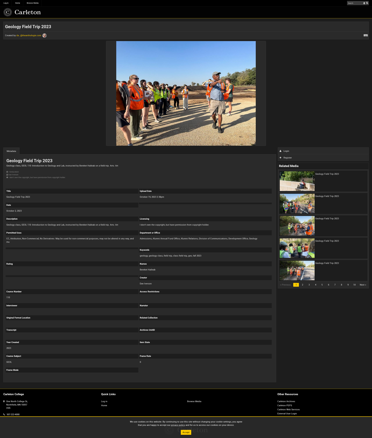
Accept (186, 432)
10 (354, 284)
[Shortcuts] (366, 35)
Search (367, 3)
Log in (5, 3)
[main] (186, 203)
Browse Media (33, 3)
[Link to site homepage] (22, 12)
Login (286, 150)
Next (363, 284)
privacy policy (178, 424)
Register (287, 157)
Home (17, 3)
